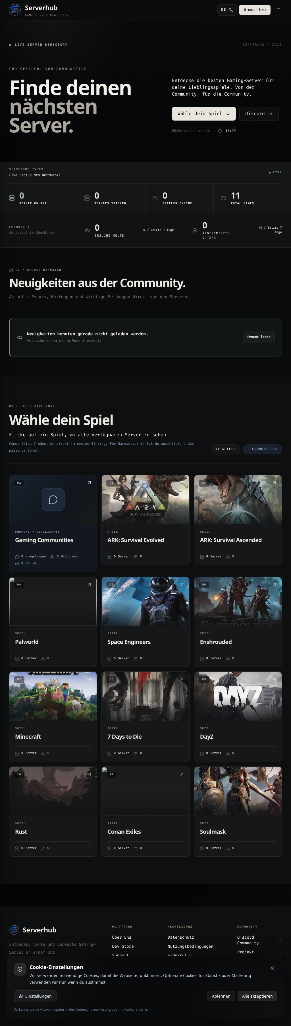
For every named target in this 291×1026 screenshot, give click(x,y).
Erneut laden (259, 337)
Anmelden (255, 10)
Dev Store (123, 946)
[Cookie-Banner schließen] (272, 968)
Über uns (122, 937)
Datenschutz (181, 937)
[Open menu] (278, 10)
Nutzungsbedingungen (190, 946)
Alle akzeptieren (257, 996)
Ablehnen (221, 996)
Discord (255, 114)
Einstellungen (38, 996)
